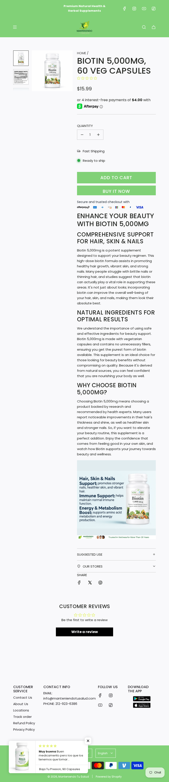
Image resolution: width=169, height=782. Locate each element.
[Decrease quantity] (82, 135)
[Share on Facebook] (79, 583)
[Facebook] (124, 8)
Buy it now (116, 191)
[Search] (144, 27)
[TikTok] (153, 8)
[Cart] (153, 27)
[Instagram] (134, 8)
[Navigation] (15, 27)
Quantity (85, 125)
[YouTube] (144, 8)
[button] (35, 70)
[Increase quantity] (98, 135)
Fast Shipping (94, 151)
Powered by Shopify (109, 776)
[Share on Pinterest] (100, 583)
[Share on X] (90, 583)
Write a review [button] (84, 631)
